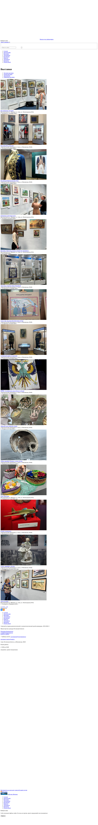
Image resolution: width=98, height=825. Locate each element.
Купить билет (7, 62)
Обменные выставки (9, 77)
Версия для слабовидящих (47, 39)
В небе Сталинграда (6, 531)
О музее (6, 51)
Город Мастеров (5, 496)
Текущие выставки (9, 73)
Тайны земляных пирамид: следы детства (11, 461)
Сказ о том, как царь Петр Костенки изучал (12, 320)
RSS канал (4, 791)
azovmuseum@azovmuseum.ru (18, 636)
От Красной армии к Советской (9, 355)
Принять (3, 816)
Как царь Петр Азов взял (7, 145)
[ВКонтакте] (1, 610)
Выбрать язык (4, 810)
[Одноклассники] (4, 610)
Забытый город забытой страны (9, 426)
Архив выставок (8, 74)
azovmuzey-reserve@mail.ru (7, 639)
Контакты (6, 60)
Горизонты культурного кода (8, 215)
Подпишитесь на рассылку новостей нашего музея (14, 790)
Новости (6, 58)
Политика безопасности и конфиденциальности (7, 632)
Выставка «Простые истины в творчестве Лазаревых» (15, 250)
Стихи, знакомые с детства (8, 566)
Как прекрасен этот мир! (7, 110)
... (5, 606)
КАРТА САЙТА (5, 634)
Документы (7, 59)
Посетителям (7, 52)
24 (7, 606)
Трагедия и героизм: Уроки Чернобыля (11, 285)
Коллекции (6, 56)
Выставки (6, 54)
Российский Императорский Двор (10, 180)
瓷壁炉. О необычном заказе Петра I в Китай (12, 391)
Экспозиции (7, 55)
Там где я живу (4, 601)
